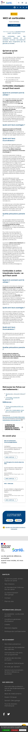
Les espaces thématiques (14, 663)
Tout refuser (15, 730)
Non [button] (19, 520)
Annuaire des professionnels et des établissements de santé (15, 688)
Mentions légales (11, 628)
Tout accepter (6, 730)
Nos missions (9, 584)
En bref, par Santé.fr (12, 667)
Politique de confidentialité (15, 631)
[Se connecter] (26, 2)
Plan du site (9, 601)
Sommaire (15, 25)
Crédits (7, 624)
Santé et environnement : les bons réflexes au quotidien (14, 672)
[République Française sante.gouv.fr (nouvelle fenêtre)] (6, 551)
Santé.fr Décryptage (12, 700)
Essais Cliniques (11, 697)
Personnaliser (23, 730)
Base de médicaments (13, 694)
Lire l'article (9, 457)
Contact (8, 598)
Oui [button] (10, 520)
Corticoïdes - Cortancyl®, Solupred (12, 398)
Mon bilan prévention (13, 644)
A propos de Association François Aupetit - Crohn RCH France (12, 427)
